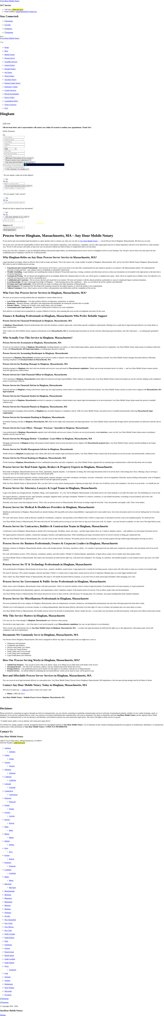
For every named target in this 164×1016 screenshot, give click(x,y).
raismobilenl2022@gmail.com (26, 12)
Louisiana (7, 870)
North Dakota (9, 938)
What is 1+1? (8, 225)
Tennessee (12, 970)
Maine (6, 877)
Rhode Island (9, 955)
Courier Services (10, 90)
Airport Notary (9, 65)
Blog (6, 51)
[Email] (82, 1002)
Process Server (9, 58)
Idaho (6, 827)
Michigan (7, 895)
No (7, 181)
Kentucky (7, 862)
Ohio (6, 941)
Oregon (7, 948)
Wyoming (7, 995)
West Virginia (9, 988)
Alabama (7, 748)
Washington (8, 984)
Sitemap (3, 1015)
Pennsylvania (9, 952)
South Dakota (9, 963)
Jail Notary (8, 72)
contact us (25, 690)
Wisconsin (8, 991)
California (7, 777)
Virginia (7, 980)
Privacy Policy (9, 97)
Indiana (7, 841)
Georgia (7, 812)
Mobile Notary (9, 55)
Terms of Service (10, 105)
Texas (6, 966)
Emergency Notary (11, 87)
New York (8, 930)
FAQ (6, 108)
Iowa (6, 848)
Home (6, 47)
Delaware (7, 798)
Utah (6, 973)
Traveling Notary (10, 80)
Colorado (7, 784)
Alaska (6, 755)
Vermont (7, 977)
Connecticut (8, 791)
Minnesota (8, 898)
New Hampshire (10, 920)
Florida (6, 805)
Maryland (7, 884)
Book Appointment (10, 230)
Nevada (7, 916)
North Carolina (9, 934)
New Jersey (8, 923)
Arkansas (7, 770)
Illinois (6, 834)
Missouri (7, 905)
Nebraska (7, 913)
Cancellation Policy (11, 101)
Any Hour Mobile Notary (89, 241)
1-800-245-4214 (17, 10)
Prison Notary (9, 76)
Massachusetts (9, 891)
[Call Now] (82, 999)
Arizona (7, 762)
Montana (7, 909)
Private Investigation (11, 94)
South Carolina (9, 959)
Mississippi (8, 902)
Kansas (7, 855)
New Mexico (9, 927)
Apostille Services (10, 62)
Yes (6, 179)
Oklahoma (8, 945)
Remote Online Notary (12, 83)
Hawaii (7, 820)
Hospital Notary (10, 69)
